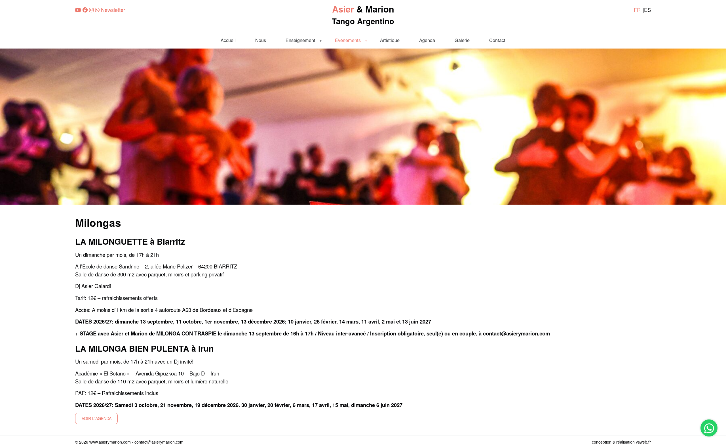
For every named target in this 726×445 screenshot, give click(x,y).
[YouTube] (78, 9)
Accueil (228, 40)
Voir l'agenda (96, 418)
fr (637, 9)
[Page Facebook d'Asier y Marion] (85, 9)
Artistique (390, 40)
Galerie (462, 40)
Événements (348, 40)
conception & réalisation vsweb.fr (621, 442)
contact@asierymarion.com (158, 442)
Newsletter (113, 9)
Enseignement (300, 40)
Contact (497, 40)
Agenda (427, 40)
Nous (260, 40)
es (647, 9)
